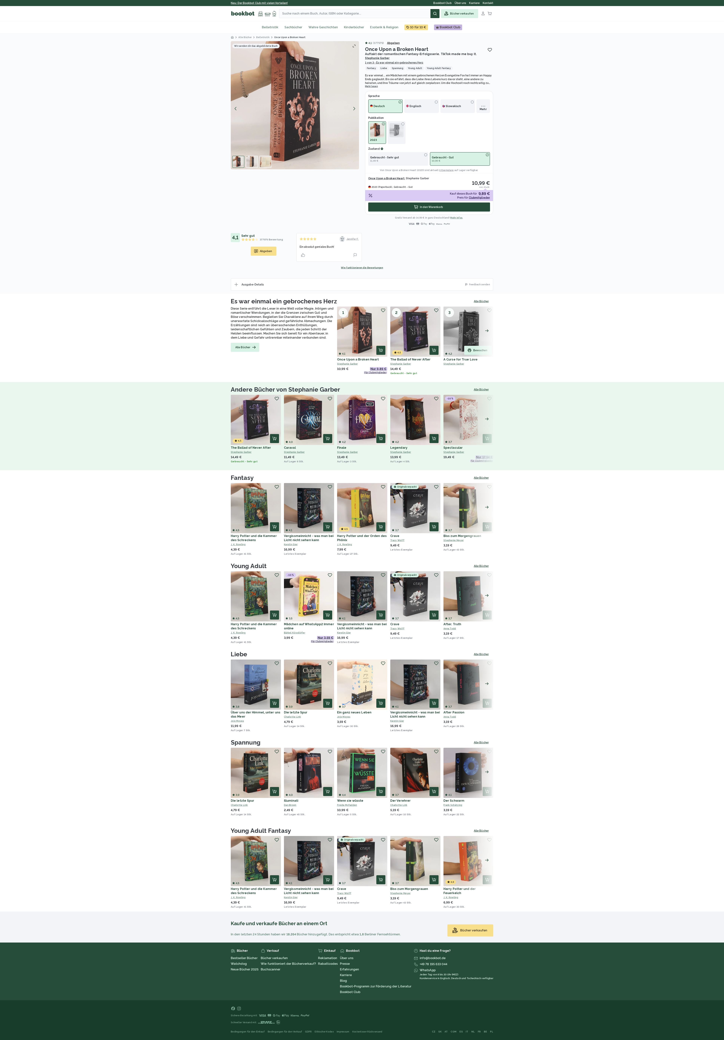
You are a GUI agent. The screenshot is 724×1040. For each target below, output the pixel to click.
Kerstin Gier (291, 544)
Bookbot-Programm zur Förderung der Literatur (375, 986)
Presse (345, 964)
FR (479, 1031)
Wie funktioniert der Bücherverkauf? (288, 964)
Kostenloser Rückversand (367, 1031)
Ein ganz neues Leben (354, 712)
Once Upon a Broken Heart (400, 170)
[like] (303, 255)
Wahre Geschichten (323, 27)
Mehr (483, 109)
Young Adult (249, 565)
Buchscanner (270, 969)
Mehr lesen (371, 86)
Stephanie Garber (377, 58)
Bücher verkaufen (274, 958)
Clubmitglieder (479, 197)
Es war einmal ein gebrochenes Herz (284, 301)
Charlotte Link (292, 717)
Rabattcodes (328, 964)
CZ (434, 1031)
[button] (295, 105)
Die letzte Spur (296, 712)
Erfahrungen (349, 969)
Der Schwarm (453, 800)
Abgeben (393, 42)
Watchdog (239, 964)
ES (461, 1031)
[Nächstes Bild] (354, 108)
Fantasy (242, 477)
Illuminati (291, 800)
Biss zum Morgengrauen (462, 536)
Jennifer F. (353, 239)
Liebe (239, 654)
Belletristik (270, 27)
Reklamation (327, 958)
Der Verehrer (400, 800)
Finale (342, 447)
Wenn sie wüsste (350, 800)
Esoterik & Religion (384, 27)
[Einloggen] (483, 13)
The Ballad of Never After (410, 359)
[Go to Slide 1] (238, 162)
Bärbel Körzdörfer (294, 632)
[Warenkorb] (489, 13)
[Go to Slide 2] (252, 162)
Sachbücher (293, 27)
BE (485, 1031)
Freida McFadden (347, 805)
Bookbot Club (350, 992)
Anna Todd (449, 628)
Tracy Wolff (397, 540)
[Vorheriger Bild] (235, 108)
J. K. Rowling (238, 544)
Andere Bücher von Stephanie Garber (285, 389)
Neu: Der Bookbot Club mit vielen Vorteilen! (259, 3)
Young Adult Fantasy (261, 830)
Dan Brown (290, 805)
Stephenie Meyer (453, 540)
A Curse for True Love (460, 359)
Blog (343, 980)
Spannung (245, 742)
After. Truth (452, 624)
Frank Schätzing (452, 805)
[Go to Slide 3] (265, 162)
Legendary (398, 447)
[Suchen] (434, 13)
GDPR (308, 1031)
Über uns (346, 958)
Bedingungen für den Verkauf (285, 1031)
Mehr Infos (456, 217)
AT (446, 1031)
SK (440, 1031)
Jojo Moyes (237, 721)
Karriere (346, 975)
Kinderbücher (354, 27)
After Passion (453, 712)
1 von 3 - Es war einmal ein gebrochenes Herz (394, 62)
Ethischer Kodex (324, 1031)
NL (473, 1031)
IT (467, 1031)
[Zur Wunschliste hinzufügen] (489, 49)
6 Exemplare (446, 170)
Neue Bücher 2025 (245, 969)
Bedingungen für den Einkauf (248, 1031)
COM (453, 1031)
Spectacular (453, 447)
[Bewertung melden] (355, 255)
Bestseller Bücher (244, 958)
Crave (395, 536)
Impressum (343, 1031)
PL (491, 1031)
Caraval (290, 447)
